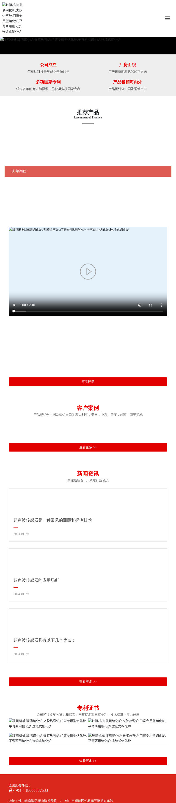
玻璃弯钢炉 (19, 171)
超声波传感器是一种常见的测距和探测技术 (53, 520)
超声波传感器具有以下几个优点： (44, 640)
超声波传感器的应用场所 (36, 580)
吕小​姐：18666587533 (28, 790)
